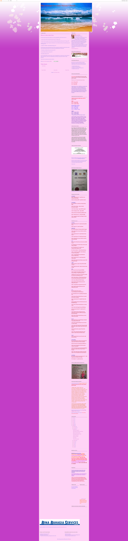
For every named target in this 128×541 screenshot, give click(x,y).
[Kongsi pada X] (55, 61)
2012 (73, 420)
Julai (74, 443)
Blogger (70, 539)
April (74, 446)
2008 (73, 425)
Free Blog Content (83, 498)
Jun (73, 444)
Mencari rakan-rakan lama (76, 432)
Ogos (74, 441)
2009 (73, 424)
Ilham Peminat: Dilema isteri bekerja (78, 431)
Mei (74, 445)
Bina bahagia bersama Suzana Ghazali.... (59, 5)
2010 (73, 422)
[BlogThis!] (55, 61)
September (74, 440)
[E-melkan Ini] (54, 61)
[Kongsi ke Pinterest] (57, 61)
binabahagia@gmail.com (63, 527)
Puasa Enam (74, 437)
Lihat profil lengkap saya (75, 48)
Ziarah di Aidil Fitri (75, 435)
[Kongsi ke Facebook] (56, 61)
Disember (74, 426)
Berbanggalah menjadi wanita (77, 433)
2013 (73, 419)
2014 (73, 417)
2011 (73, 421)
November (74, 427)
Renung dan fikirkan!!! (76, 430)
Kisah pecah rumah (75, 436)
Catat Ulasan (43, 65)
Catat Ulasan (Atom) (56, 72)
